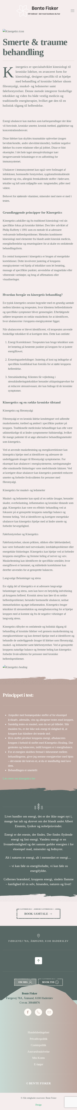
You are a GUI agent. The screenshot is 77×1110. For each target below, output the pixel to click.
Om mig (23, 982)
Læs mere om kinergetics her (19, 778)
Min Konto (38, 1057)
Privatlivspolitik (38, 1038)
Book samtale (36, 913)
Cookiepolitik (38, 1045)
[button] (72, 11)
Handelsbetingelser (38, 1032)
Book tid (48, 982)
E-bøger (38, 1064)
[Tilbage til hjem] (38, 11)
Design (38, 1105)
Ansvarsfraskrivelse (38, 1051)
